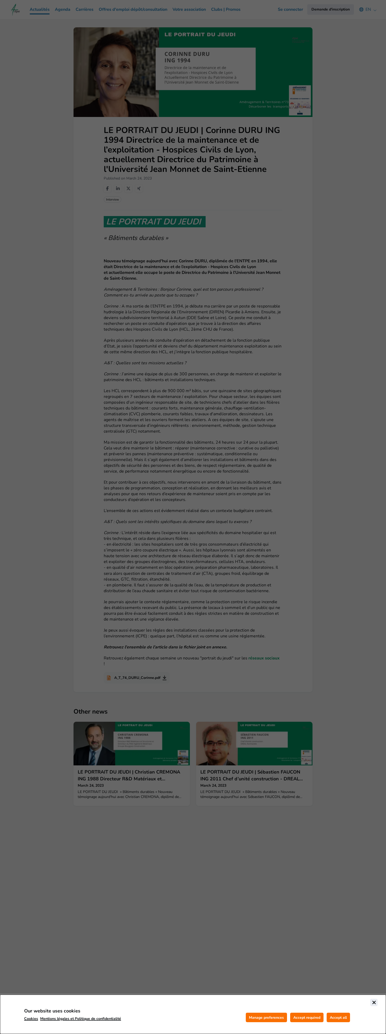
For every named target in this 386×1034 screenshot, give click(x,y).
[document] (193, 1014)
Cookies (31, 1018)
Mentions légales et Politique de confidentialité (80, 1018)
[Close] (374, 1002)
